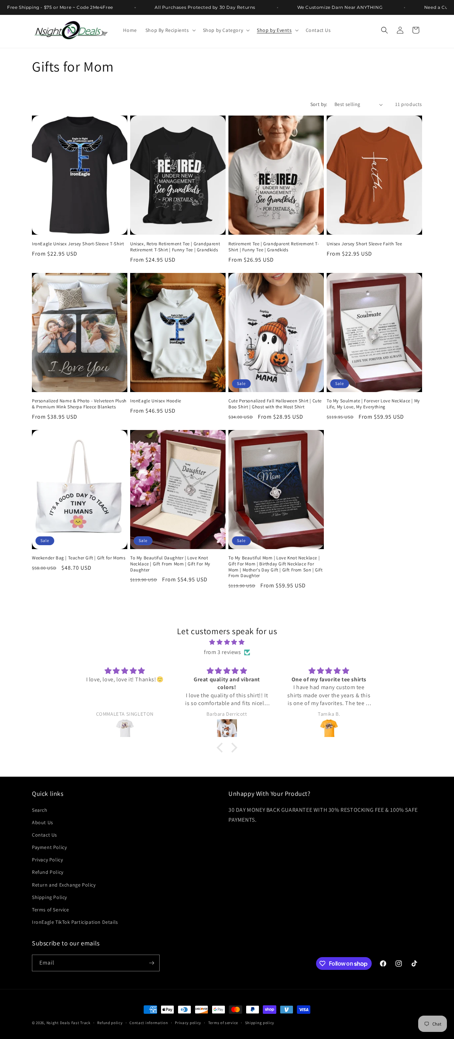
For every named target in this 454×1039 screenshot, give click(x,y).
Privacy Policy (47, 859)
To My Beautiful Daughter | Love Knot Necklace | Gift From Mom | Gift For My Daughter (170, 564)
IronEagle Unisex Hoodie (155, 401)
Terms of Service (50, 909)
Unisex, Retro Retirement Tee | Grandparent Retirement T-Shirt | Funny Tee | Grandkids (175, 247)
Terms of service (223, 1022)
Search (40, 810)
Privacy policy (188, 1022)
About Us (42, 822)
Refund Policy (47, 872)
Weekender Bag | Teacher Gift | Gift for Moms (78, 558)
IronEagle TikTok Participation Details (75, 922)
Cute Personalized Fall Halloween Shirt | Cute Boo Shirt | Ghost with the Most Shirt (275, 404)
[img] (227, 642)
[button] (170, 30)
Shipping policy (260, 1022)
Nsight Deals (58, 1022)
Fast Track (80, 1022)
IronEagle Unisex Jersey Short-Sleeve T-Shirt (78, 244)
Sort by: (318, 104)
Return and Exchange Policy (64, 885)
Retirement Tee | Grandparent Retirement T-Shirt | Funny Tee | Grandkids (273, 247)
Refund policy (109, 1022)
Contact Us (44, 835)
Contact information (148, 1022)
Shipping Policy (49, 897)
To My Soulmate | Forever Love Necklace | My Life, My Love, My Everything (373, 404)
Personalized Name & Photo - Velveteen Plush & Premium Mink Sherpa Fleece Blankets (79, 404)
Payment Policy (49, 847)
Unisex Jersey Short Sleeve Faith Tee (364, 244)
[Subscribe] (151, 963)
